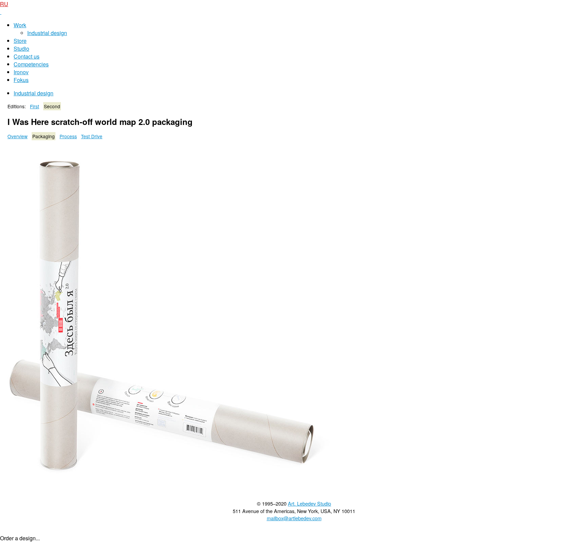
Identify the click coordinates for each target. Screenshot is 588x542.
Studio (21, 48)
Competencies (31, 64)
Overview (17, 136)
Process (68, 136)
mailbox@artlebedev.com (294, 518)
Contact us (26, 56)
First (34, 106)
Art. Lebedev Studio (309, 503)
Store (20, 41)
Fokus (21, 80)
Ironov (21, 72)
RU (4, 4)
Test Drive (91, 136)
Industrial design (47, 33)
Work (20, 25)
